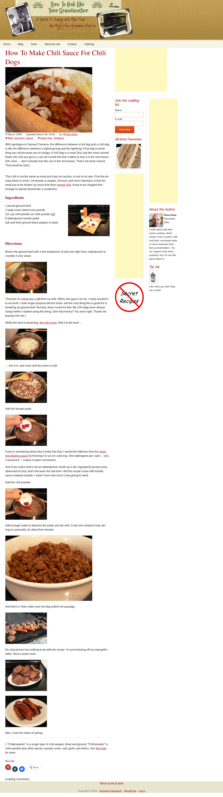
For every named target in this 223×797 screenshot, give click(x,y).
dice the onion (48, 322)
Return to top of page (111, 783)
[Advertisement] (141, 70)
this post (101, 748)
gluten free (46, 138)
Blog (20, 44)
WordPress (130, 790)
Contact (72, 44)
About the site (52, 44)
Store (34, 44)
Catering (89, 44)
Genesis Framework (110, 790)
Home (6, 44)
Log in (142, 790)
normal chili (64, 184)
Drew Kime (72, 134)
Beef (10, 138)
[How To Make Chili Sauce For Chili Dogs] (48, 99)
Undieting (58, 138)
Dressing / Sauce (23, 138)
